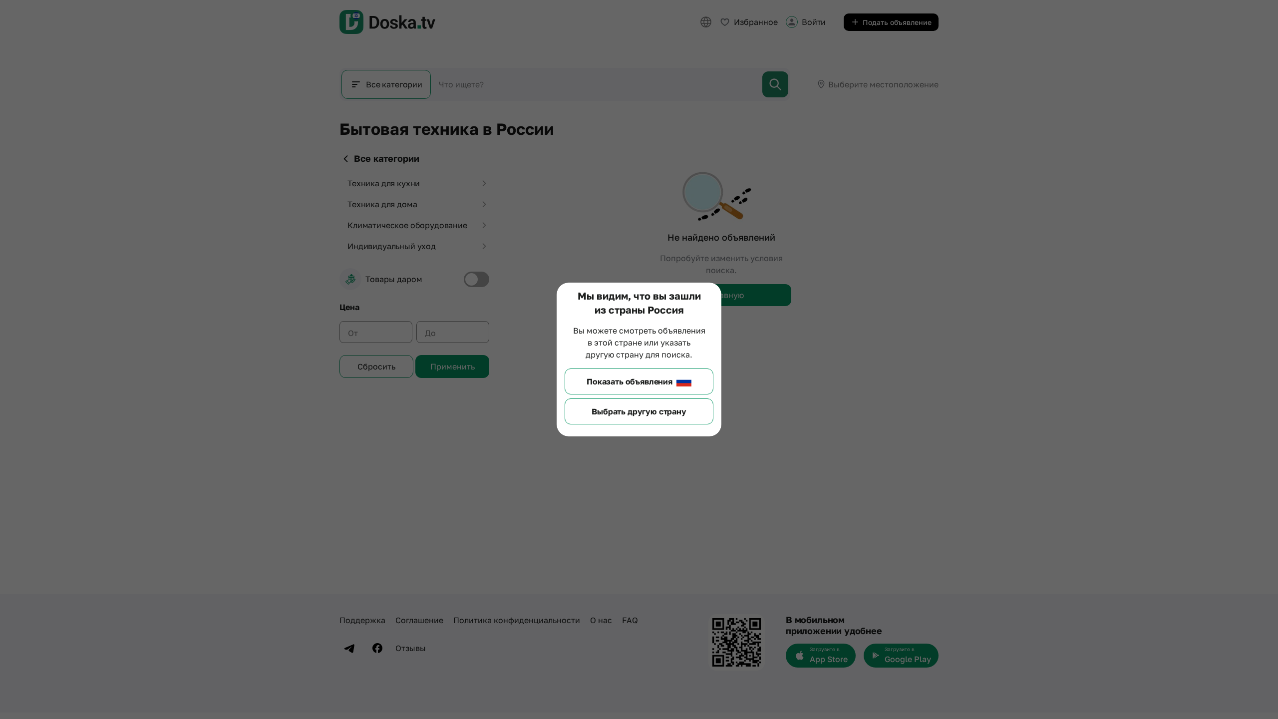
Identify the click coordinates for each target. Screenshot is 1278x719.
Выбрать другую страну (639, 411)
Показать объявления (629, 381)
